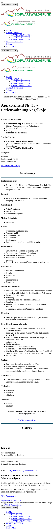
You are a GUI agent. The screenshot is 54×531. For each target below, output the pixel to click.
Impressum (5, 500)
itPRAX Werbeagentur (13, 505)
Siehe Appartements (9, 496)
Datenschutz (16, 500)
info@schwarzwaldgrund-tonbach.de (22, 470)
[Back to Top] (2, 2)
